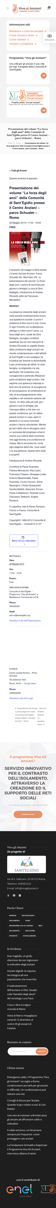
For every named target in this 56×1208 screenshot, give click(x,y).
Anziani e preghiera (21, 43)
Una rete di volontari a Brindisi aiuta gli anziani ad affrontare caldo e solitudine (27, 1119)
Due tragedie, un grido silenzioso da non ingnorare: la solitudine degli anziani (22, 960)
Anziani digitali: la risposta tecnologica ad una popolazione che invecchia (21, 975)
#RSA (40, 926)
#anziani (12, 915)
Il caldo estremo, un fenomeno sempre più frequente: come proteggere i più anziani (24, 1134)
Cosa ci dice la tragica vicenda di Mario (19, 1007)
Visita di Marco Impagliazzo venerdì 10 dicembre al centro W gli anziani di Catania (22, 1022)
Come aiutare (17, 39)
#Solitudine (30, 931)
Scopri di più (28, 814)
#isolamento (14, 921)
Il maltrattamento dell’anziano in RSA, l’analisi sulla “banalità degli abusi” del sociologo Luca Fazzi (22, 992)
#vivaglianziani (29, 936)
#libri (27, 921)
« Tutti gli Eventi (18, 170)
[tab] (15, 1068)
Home (10, 143)
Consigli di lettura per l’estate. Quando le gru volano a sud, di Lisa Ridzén (26, 1104)
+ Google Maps (29, 683)
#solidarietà (14, 931)
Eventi (18, 143)
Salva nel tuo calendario (24, 540)
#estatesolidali (28, 915)
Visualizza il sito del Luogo (21, 698)
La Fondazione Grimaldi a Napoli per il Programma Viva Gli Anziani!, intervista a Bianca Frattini (27, 1149)
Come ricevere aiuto (21, 35)
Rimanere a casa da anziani (26, 31)
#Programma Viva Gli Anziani (21, 926)
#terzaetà (13, 936)
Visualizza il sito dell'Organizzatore (25, 620)
